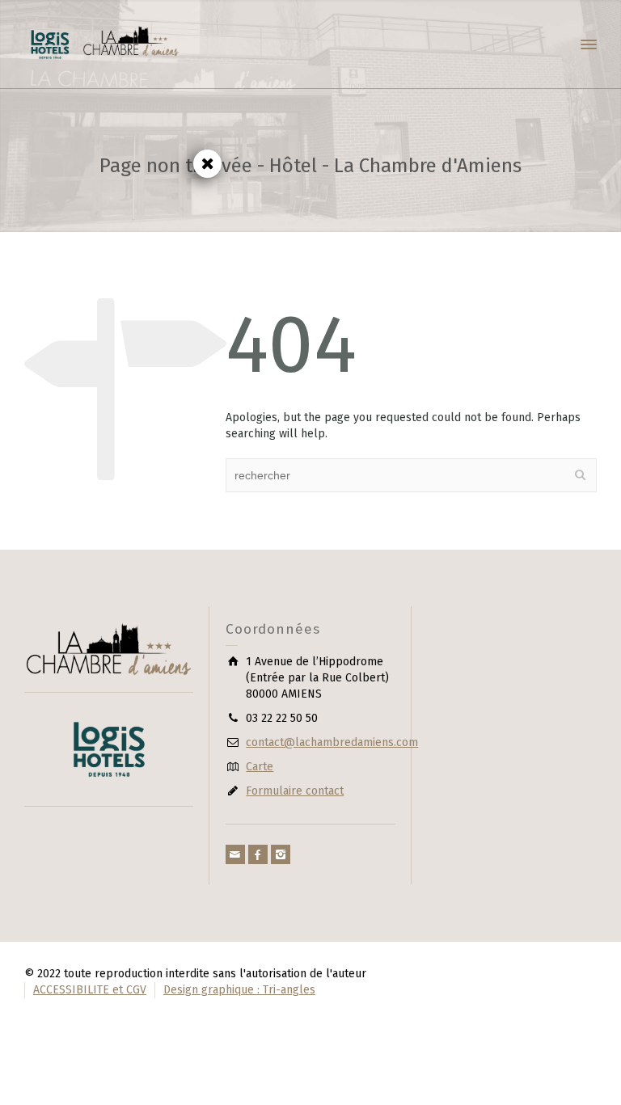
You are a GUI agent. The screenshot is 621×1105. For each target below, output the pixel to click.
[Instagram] (280, 854)
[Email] (235, 854)
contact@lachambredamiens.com (332, 742)
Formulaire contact (295, 791)
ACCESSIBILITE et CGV (89, 990)
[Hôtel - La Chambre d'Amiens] (105, 44)
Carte (259, 767)
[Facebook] (258, 854)
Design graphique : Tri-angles (239, 990)
